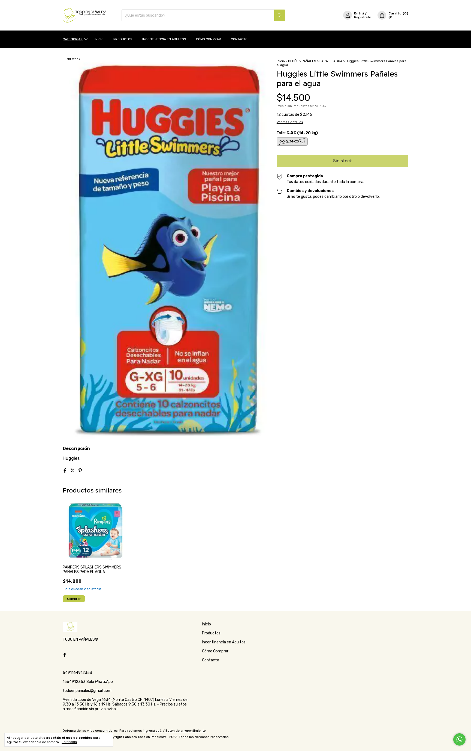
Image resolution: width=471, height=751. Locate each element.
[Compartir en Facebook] (65, 470)
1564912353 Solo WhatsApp (88, 681)
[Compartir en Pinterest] (80, 470)
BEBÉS (293, 61)
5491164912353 (77, 672)
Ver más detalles (290, 122)
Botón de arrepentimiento (185, 730)
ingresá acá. (152, 730)
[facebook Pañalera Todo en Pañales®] (65, 655)
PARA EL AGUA (330, 61)
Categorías (73, 39)
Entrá (359, 13)
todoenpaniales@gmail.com (87, 690)
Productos (122, 39)
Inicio (99, 39)
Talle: (297, 133)
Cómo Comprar (208, 39)
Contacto (239, 39)
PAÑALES (309, 61)
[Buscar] (279, 15)
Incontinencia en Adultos (164, 39)
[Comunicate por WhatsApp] (459, 739)
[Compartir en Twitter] (73, 470)
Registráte (362, 17)
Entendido (69, 742)
